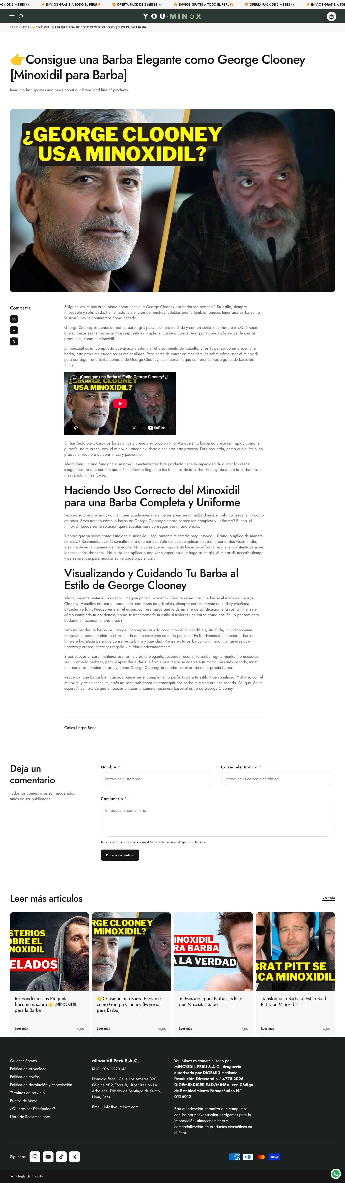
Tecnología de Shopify (26, 1176)
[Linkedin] (14, 319)
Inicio (14, 27)
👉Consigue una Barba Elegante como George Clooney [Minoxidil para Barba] (129, 1004)
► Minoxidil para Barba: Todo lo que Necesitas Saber (210, 1001)
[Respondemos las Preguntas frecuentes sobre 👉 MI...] (49, 951)
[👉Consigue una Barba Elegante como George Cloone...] (131, 951)
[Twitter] (14, 341)
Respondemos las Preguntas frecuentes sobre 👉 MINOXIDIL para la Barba (46, 1004)
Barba (25, 27)
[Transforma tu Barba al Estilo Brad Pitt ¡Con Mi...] (295, 951)
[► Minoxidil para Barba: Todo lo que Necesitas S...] (213, 951)
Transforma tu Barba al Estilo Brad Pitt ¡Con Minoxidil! (293, 1001)
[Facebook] (14, 330)
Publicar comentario (120, 855)
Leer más (21, 1029)
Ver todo (328, 898)
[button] (12, 16)
